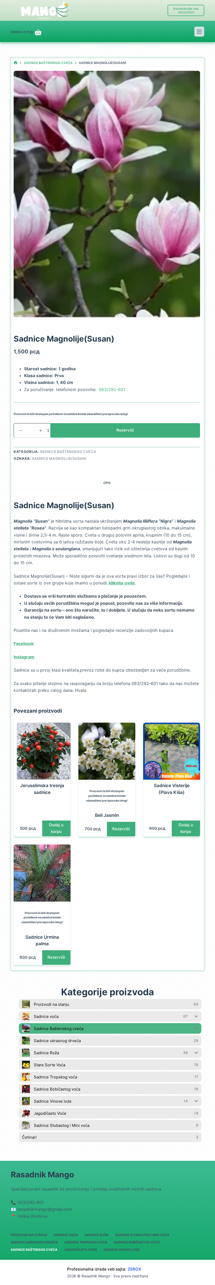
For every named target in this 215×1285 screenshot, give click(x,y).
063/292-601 (112, 389)
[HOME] (16, 63)
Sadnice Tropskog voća (85, 1242)
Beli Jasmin (107, 815)
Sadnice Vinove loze (121, 1250)
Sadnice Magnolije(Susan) (59, 458)
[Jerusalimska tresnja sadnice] (42, 751)
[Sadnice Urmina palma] (42, 873)
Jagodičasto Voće (80, 1250)
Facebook (24, 643)
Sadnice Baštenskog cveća (68, 451)
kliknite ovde (122, 583)
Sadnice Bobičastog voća (137, 1242)
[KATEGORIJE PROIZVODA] (199, 32)
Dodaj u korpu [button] (56, 828)
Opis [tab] (107, 483)
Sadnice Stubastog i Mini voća (142, 1235)
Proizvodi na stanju (29, 1235)
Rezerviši (125, 430)
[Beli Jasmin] (106, 751)
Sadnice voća (66, 1235)
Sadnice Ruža (97, 1235)
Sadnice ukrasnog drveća (34, 1242)
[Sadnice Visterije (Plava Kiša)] (171, 751)
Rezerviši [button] (121, 828)
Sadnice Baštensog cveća (34, 1250)
